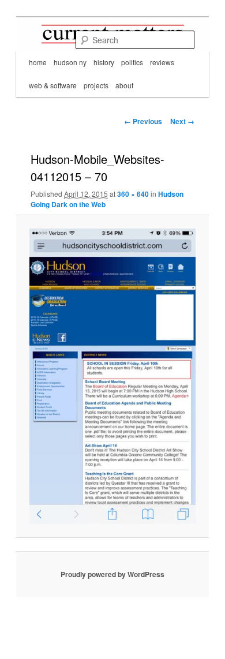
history (103, 62)
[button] (112, 376)
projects (96, 85)
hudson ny (70, 62)
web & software (53, 85)
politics (132, 62)
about (124, 85)
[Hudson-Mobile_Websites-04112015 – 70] (112, 376)
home (38, 62)
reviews (162, 62)
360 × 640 (133, 194)
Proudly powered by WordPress (112, 574)
